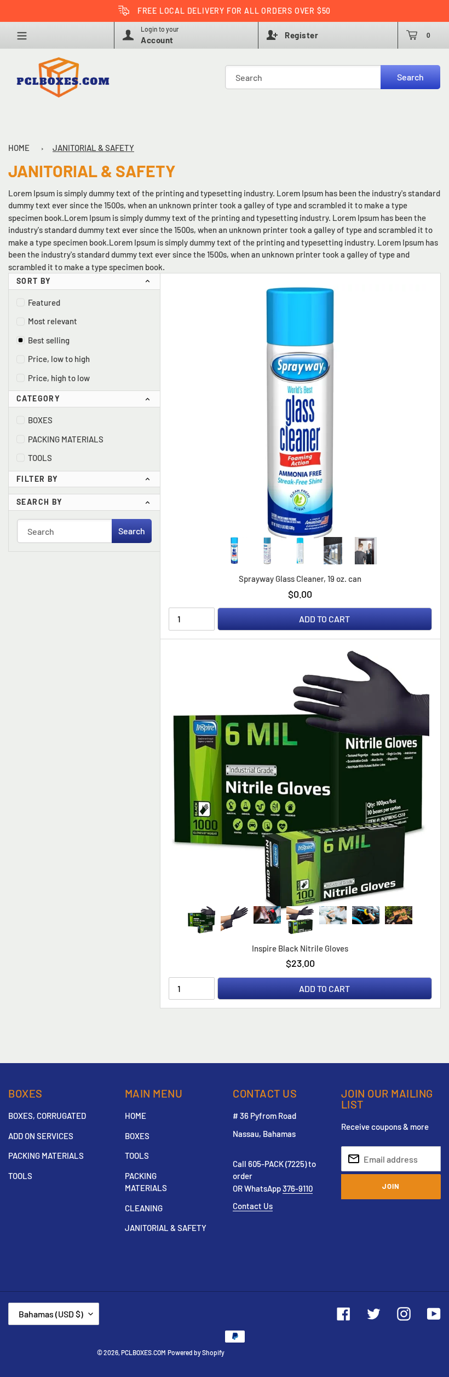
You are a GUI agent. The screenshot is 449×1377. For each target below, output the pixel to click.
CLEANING (144, 1208)
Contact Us (253, 1206)
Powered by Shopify (196, 1352)
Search (410, 77)
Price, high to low (59, 378)
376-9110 (298, 1188)
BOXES (40, 420)
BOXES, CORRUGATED (47, 1116)
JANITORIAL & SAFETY (93, 148)
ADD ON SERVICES (40, 1136)
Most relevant (52, 321)
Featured (44, 302)
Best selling (49, 340)
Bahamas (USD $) (51, 1314)
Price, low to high (59, 359)
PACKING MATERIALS (65, 439)
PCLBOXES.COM (143, 1352)
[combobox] (332, 77)
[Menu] (25, 35)
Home (19, 148)
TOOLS (40, 458)
